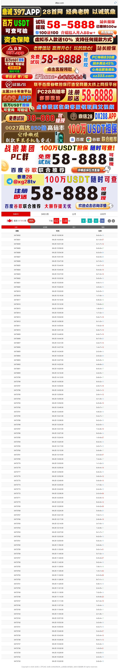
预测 (103, 227)
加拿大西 (45, 214)
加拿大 (16, 214)
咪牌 (31, 220)
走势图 (45, 227)
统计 (74, 227)
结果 (16, 227)
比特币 (103, 214)
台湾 (74, 214)
